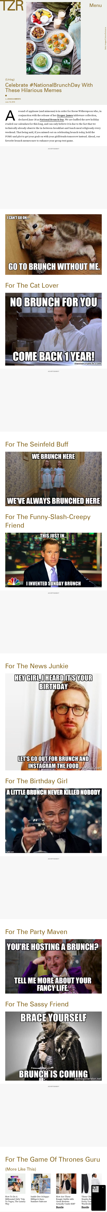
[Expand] (94, 1187)
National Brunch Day (52, 119)
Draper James (65, 115)
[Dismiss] (103, 1187)
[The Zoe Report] (11, 5)
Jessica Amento (14, 99)
